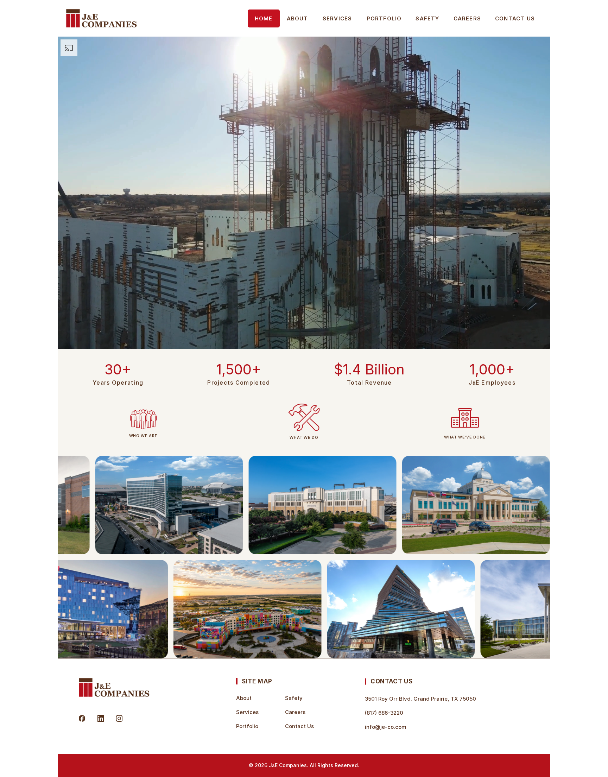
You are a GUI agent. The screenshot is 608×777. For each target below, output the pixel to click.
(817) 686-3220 (384, 712)
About (297, 18)
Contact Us (515, 18)
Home (264, 18)
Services (337, 18)
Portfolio (384, 18)
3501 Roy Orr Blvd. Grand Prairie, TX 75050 (420, 698)
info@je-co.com (385, 727)
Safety (427, 18)
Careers (467, 18)
